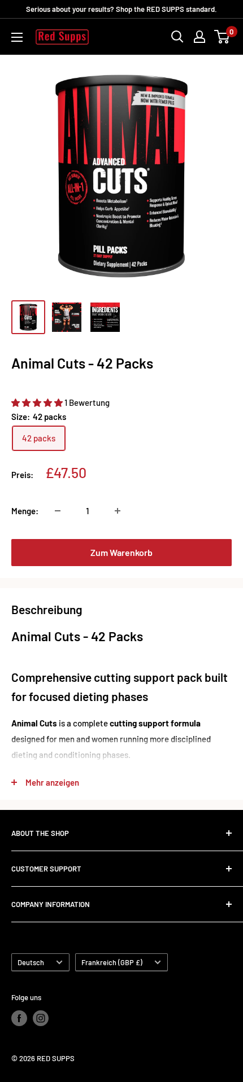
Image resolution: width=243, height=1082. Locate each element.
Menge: (24, 511)
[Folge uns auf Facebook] (19, 1018)
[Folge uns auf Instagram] (41, 1018)
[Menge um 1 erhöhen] (117, 511)
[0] (222, 36)
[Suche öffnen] (177, 36)
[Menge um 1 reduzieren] (58, 511)
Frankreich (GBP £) (111, 962)
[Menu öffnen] (17, 37)
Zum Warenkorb (121, 552)
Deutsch (31, 962)
